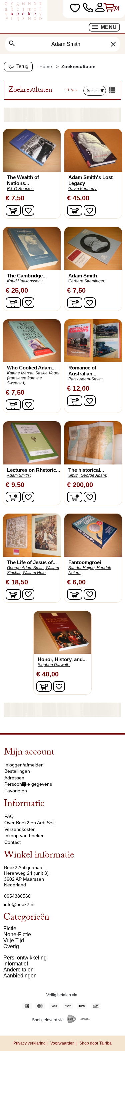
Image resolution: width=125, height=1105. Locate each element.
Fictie (9, 928)
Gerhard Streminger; (86, 281)
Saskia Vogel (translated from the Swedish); (33, 378)
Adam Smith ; (19, 475)
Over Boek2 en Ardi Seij (29, 822)
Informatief (15, 963)
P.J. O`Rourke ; (20, 188)
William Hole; (35, 572)
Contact (12, 842)
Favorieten (15, 790)
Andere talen (18, 969)
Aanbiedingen (20, 975)
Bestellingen (17, 771)
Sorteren (93, 90)
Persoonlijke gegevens (28, 784)
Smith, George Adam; (87, 475)
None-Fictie (17, 934)
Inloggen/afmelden (24, 764)
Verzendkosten (20, 829)
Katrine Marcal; (20, 373)
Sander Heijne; (82, 567)
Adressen (14, 777)
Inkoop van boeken (24, 835)
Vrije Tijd (13, 940)
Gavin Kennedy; (82, 188)
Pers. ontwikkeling (25, 957)
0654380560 (17, 896)
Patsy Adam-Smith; (85, 379)
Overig (11, 946)
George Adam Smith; (26, 567)
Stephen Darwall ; (54, 664)
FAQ (9, 816)
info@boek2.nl (19, 904)
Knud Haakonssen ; (25, 281)
